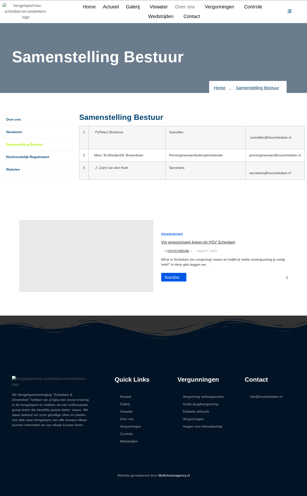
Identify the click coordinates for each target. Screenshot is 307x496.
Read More (172, 277)
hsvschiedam (178, 251)
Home (89, 6)
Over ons (185, 6)
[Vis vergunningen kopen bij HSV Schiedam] (86, 256)
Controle (253, 6)
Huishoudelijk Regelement (27, 157)
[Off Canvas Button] (299, 11)
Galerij (133, 6)
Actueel (111, 6)
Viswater (159, 6)
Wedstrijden (160, 16)
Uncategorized (172, 234)
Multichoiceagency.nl (174, 475)
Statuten (13, 169)
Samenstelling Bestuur (24, 144)
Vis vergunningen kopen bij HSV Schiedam (198, 242)
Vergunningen (219, 6)
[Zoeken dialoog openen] (290, 11)
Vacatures (14, 132)
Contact (191, 16)
